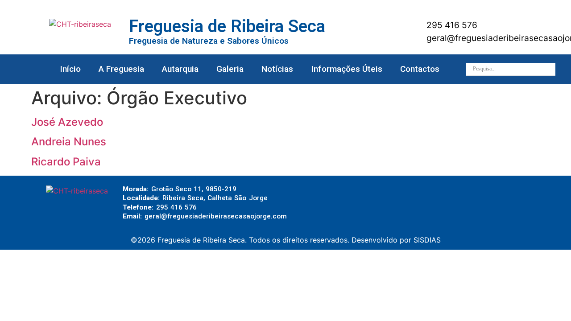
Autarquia (180, 69)
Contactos (419, 69)
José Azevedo (67, 121)
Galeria (230, 69)
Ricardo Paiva (66, 161)
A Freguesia (121, 69)
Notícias (277, 69)
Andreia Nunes (68, 141)
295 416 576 (450, 25)
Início (70, 69)
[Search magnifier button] (549, 69)
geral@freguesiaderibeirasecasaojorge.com (216, 216)
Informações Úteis (346, 69)
